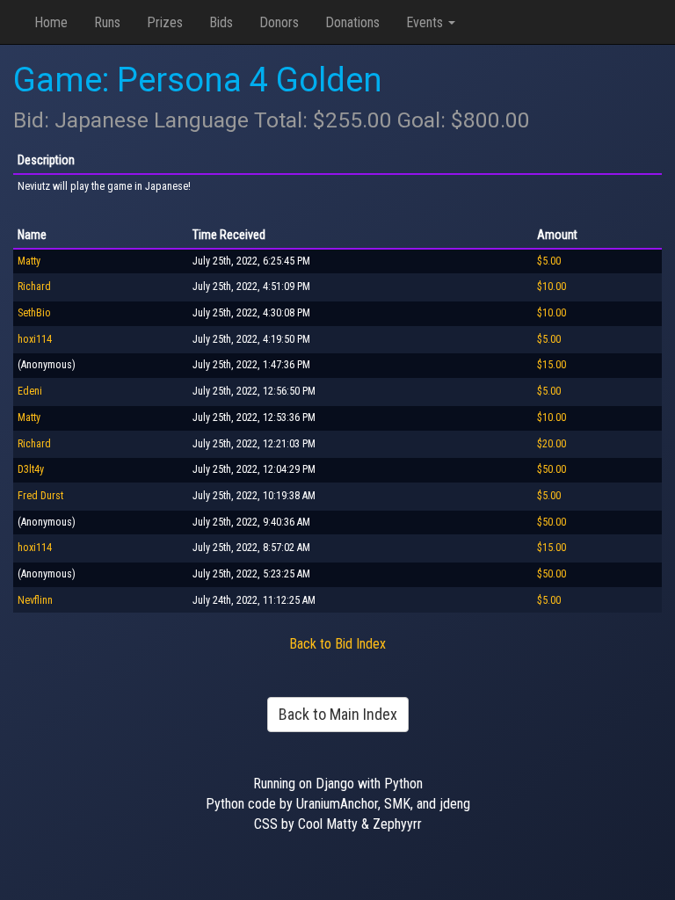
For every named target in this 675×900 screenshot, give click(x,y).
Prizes (165, 22)
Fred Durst (40, 496)
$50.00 (551, 469)
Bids (221, 22)
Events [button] (426, 22)
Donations (352, 22)
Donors (279, 22)
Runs (107, 22)
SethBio (34, 313)
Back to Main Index (338, 714)
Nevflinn (35, 600)
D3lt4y (31, 469)
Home (51, 22)
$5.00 (549, 261)
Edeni (30, 391)
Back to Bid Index (337, 643)
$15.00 (551, 365)
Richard (34, 286)
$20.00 (551, 444)
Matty (29, 261)
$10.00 (551, 286)
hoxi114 (35, 339)
